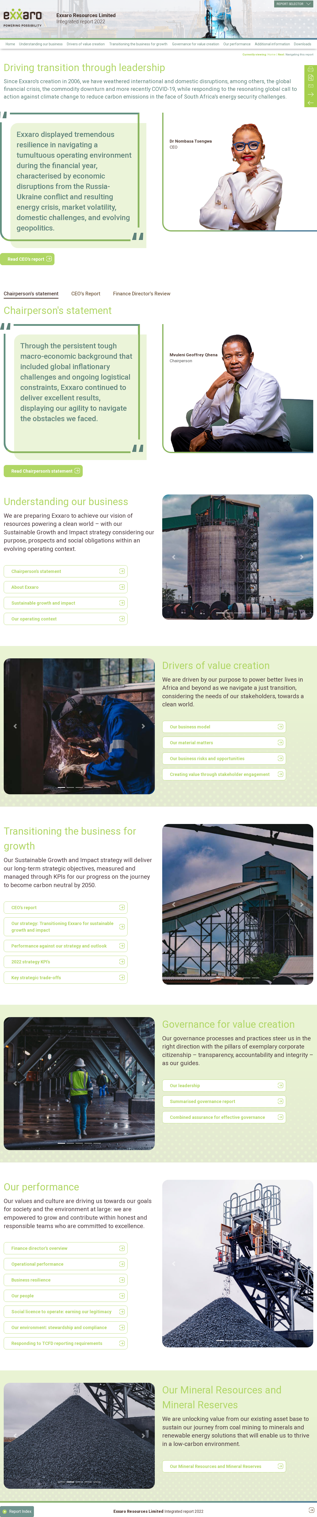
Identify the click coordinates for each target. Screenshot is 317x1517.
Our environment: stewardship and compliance (59, 1327)
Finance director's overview (39, 1248)
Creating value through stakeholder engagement (220, 774)
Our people (22, 1295)
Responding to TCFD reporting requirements (56, 1343)
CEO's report (24, 907)
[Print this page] (310, 69)
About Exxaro (25, 587)
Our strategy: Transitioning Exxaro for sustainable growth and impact (62, 927)
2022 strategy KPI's (30, 961)
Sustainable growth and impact (43, 603)
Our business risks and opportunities (207, 758)
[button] (173, 557)
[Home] (23, 17)
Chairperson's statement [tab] (31, 294)
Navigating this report (299, 54)
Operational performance (37, 1264)
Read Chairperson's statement (42, 471)
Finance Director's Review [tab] (141, 294)
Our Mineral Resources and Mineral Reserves (215, 1466)
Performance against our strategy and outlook (59, 946)
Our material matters (191, 742)
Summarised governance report (202, 1101)
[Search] (310, 77)
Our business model (190, 726)
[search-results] (310, 103)
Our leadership (185, 1085)
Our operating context (34, 618)
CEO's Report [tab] (85, 294)
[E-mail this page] (310, 86)
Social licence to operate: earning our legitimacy (61, 1311)
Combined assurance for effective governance (217, 1117)
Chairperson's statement (36, 571)
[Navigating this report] (310, 94)
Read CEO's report (26, 259)
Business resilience (31, 1280)
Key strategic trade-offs (36, 977)
